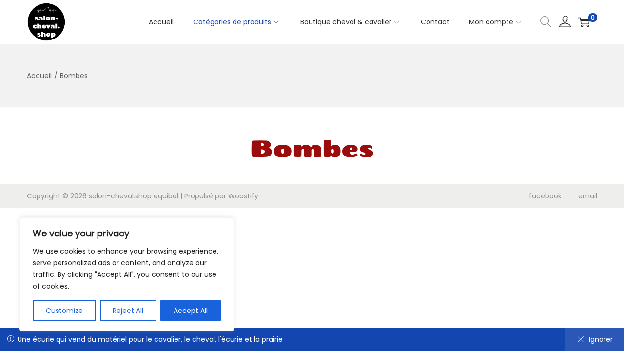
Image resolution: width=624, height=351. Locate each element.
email (587, 196)
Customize (64, 310)
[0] (584, 22)
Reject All (128, 310)
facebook (545, 196)
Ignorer (601, 339)
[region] (127, 274)
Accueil (39, 75)
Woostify (243, 196)
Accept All (191, 310)
